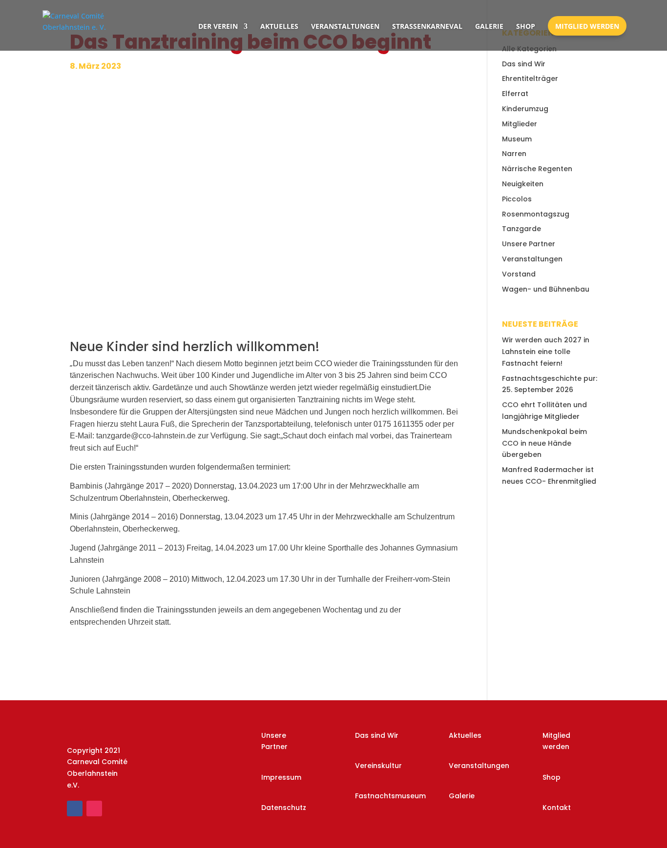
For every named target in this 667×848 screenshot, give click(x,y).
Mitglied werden (587, 26)
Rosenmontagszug (535, 214)
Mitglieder (519, 124)
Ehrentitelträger (530, 78)
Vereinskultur (378, 765)
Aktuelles (279, 26)
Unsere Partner (528, 244)
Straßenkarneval (427, 26)
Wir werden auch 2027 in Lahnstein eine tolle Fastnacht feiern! (545, 351)
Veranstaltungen (345, 26)
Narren (514, 153)
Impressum (281, 777)
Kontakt (556, 807)
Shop (525, 26)
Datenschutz (283, 807)
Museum (517, 139)
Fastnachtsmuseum (390, 796)
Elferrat (515, 94)
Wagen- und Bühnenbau (545, 289)
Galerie (489, 26)
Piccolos (517, 199)
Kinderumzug (525, 109)
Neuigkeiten (522, 184)
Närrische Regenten (537, 169)
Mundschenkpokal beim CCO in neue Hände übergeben (544, 443)
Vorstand (519, 274)
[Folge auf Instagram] (94, 808)
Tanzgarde (521, 229)
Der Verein (218, 26)
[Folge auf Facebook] (75, 808)
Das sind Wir (523, 64)
